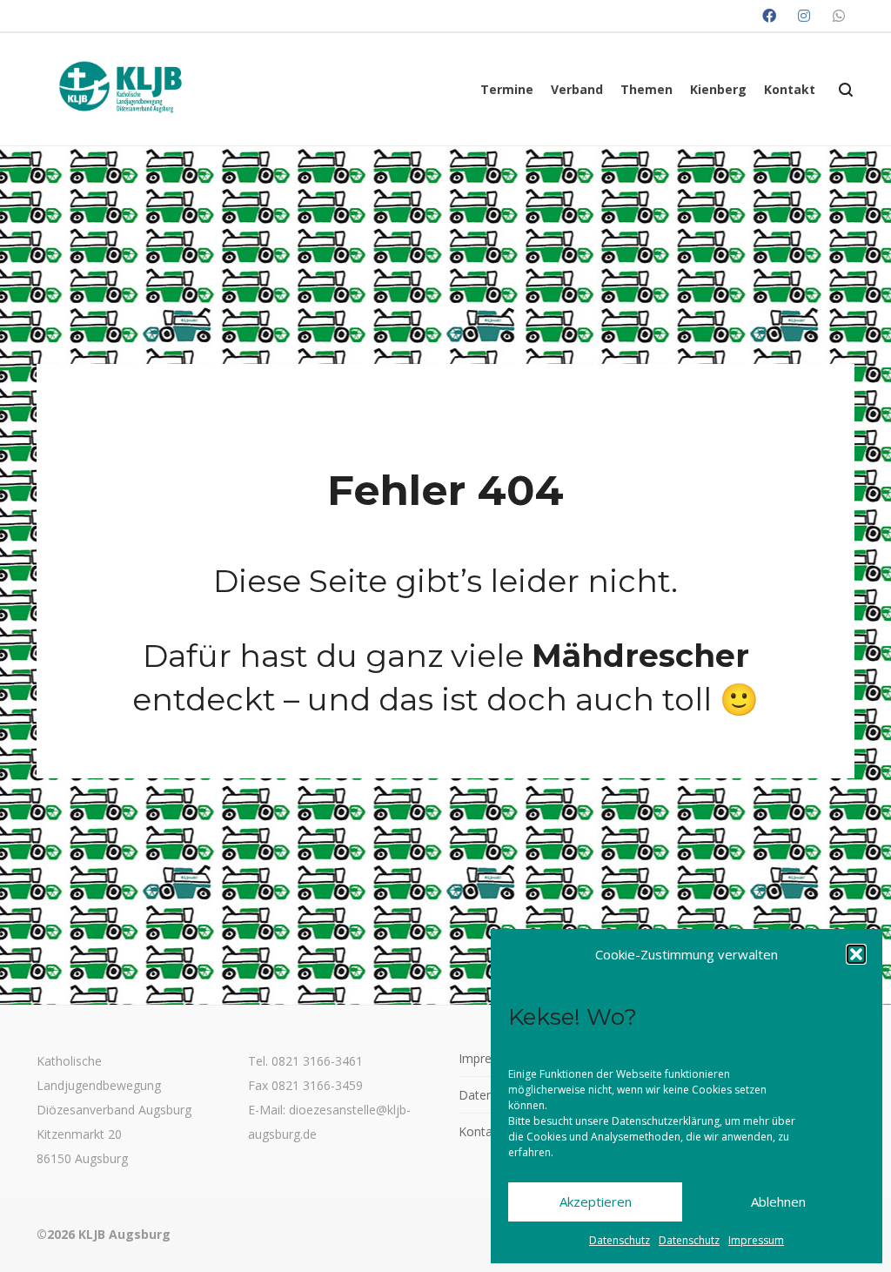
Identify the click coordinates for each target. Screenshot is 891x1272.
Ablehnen (778, 1201)
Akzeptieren (595, 1201)
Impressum (756, 1240)
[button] (856, 954)
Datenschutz (619, 1240)
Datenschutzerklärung (666, 1121)
